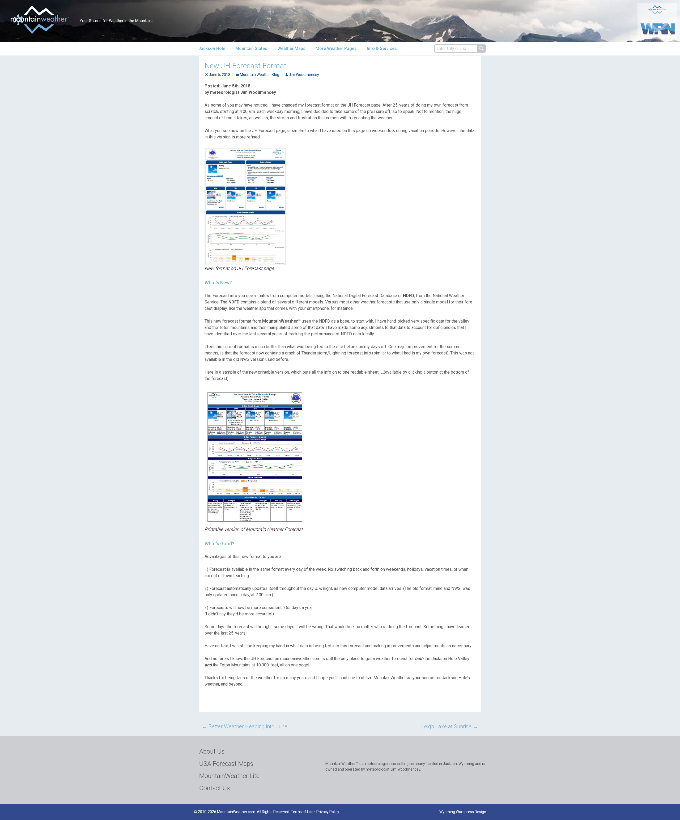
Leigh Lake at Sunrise (449, 726)
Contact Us (214, 788)
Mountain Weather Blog (259, 75)
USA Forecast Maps (226, 763)
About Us (212, 751)
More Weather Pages (336, 48)
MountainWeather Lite (229, 776)
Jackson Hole (211, 48)
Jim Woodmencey (304, 75)
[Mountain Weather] (40, 19)
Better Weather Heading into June (244, 726)
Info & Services (382, 48)
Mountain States (251, 48)
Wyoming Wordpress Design (462, 812)
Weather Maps (291, 48)
